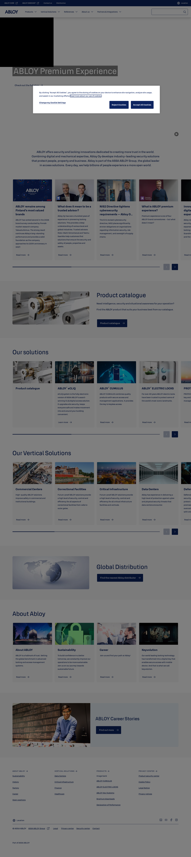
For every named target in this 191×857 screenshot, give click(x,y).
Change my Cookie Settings (52, 102)
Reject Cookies (119, 105)
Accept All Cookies (142, 105)
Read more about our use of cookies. (85, 96)
